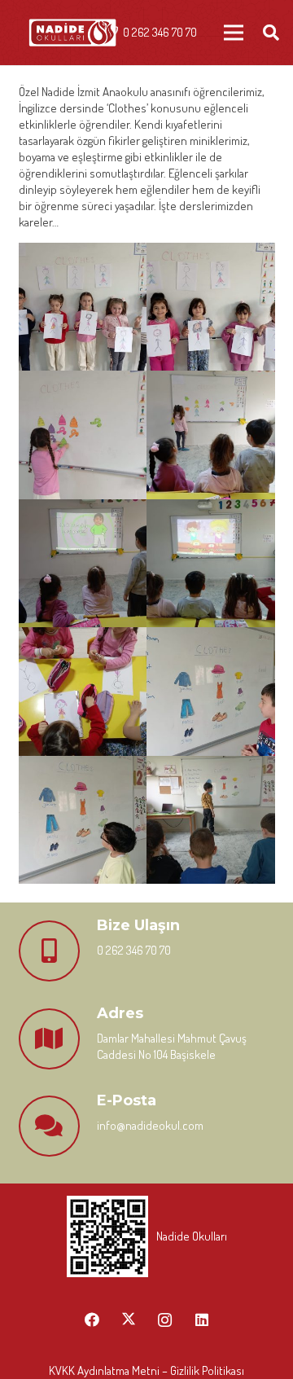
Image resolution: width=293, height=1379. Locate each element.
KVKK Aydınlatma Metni (104, 1370)
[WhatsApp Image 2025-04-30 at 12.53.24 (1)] (83, 307)
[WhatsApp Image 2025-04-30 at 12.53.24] (210, 307)
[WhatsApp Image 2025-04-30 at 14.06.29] (210, 820)
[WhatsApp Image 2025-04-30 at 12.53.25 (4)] (210, 563)
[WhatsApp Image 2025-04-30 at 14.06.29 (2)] (83, 820)
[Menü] (233, 32)
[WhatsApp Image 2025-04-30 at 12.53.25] (83, 691)
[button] (271, 32)
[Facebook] (91, 1320)
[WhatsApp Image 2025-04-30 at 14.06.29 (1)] (210, 691)
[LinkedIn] (201, 1320)
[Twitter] (128, 1320)
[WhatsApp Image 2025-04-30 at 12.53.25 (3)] (83, 563)
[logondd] (72, 33)
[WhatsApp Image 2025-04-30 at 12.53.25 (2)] (210, 435)
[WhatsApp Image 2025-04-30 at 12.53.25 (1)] (83, 435)
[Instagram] (164, 1320)
